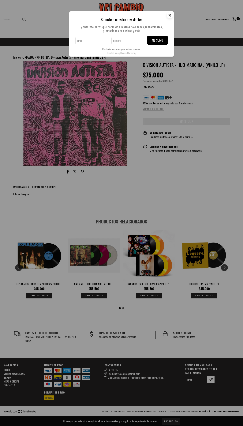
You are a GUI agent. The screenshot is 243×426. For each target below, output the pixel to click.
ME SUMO (157, 40)
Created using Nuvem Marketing (121, 53)
